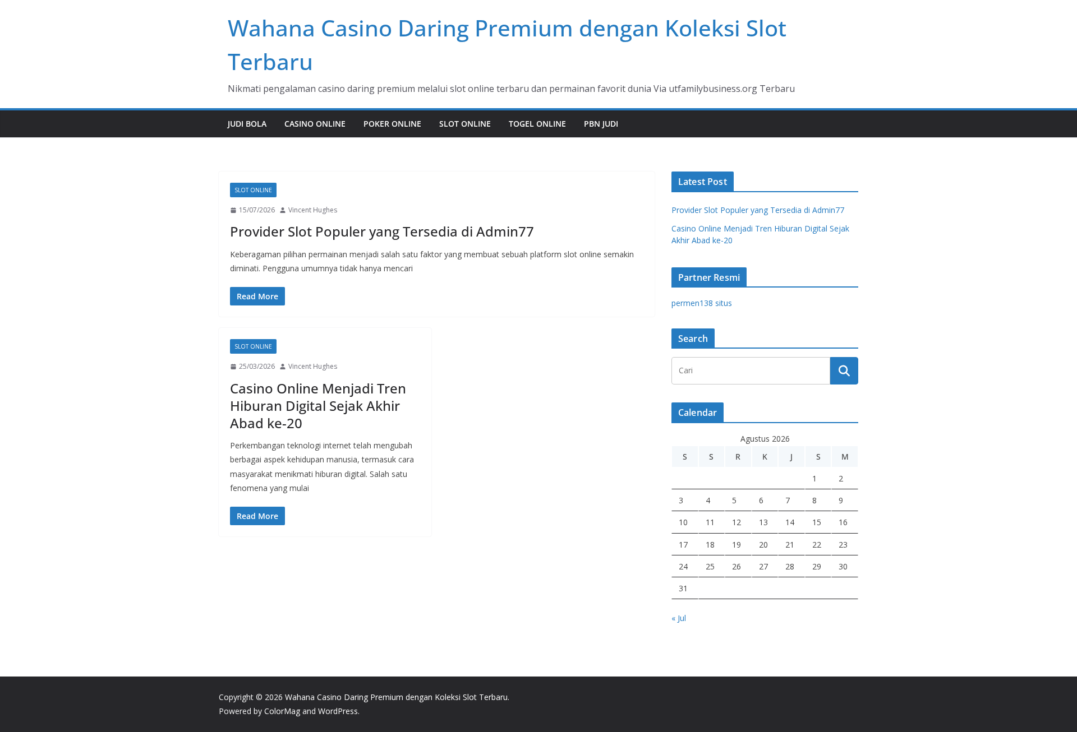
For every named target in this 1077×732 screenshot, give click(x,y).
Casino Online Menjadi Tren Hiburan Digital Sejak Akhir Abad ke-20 (318, 405)
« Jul (678, 618)
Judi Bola (247, 123)
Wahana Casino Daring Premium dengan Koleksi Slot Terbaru (396, 697)
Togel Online (537, 123)
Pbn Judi (601, 123)
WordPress (338, 711)
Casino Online (315, 123)
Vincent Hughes (312, 210)
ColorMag (282, 711)
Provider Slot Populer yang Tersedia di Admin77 (382, 231)
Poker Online (392, 123)
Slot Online (465, 123)
